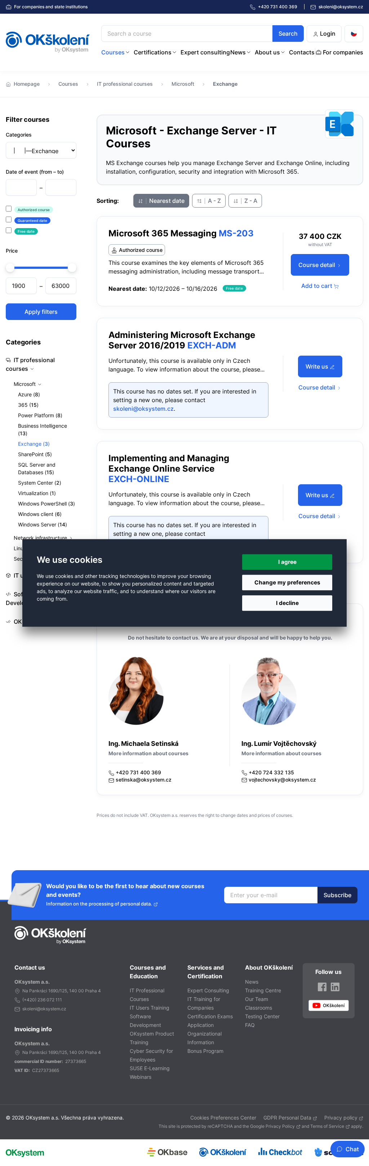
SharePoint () (35, 454)
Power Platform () (40, 415)
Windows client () (40, 514)
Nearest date (166, 200)
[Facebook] (322, 986)
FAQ (250, 1025)
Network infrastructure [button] (41, 538)
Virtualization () (37, 493)
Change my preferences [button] (287, 582)
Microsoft (183, 84)
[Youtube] (328, 1005)
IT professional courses (125, 84)
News (238, 52)
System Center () (39, 483)
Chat (352, 1149)
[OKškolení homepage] (50, 935)
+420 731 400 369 (138, 772)
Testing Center (262, 1016)
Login (327, 33)
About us (267, 52)
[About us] (283, 52)
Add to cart (317, 285)
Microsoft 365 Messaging (162, 233)
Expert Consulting (208, 990)
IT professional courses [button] (30, 364)
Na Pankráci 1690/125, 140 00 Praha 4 (61, 990)
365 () (28, 405)
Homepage (27, 84)
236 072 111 (49, 999)
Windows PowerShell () (46, 503)
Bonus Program (205, 1051)
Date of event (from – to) (35, 172)
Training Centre (263, 990)
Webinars (140, 1077)
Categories (19, 135)
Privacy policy (340, 1117)
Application (200, 1025)
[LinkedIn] (335, 986)
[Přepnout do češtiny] (353, 33)
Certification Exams (210, 1016)
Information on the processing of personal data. (99, 904)
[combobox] (202, 33)
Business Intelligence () (42, 429)
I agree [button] (287, 561)
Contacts (302, 52)
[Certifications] (174, 52)
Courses (113, 52)
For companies (50, 6)
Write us (318, 366)
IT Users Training (149, 1008)
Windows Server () (42, 524)
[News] (248, 52)
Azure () (29, 394)
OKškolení (48, 42)
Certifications (153, 52)
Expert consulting (205, 52)
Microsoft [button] (25, 384)
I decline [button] (287, 603)
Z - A (250, 200)
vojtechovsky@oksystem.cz (282, 779)
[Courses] (127, 52)
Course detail (317, 264)
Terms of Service (327, 1126)
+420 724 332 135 (271, 772)
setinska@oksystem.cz (144, 779)
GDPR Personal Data (287, 1117)
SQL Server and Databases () (36, 468)
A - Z (213, 200)
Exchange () (34, 444)
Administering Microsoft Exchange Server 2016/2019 (181, 340)
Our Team (256, 999)
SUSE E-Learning (150, 1068)
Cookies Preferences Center (223, 1117)
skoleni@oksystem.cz (340, 6)
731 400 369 (278, 6)
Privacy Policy (280, 1126)
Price (12, 251)
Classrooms (258, 1008)
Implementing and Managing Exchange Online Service (168, 463)
